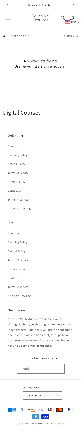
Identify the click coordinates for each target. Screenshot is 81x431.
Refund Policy (16, 164)
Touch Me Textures (34, 423)
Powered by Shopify (54, 423)
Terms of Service (18, 199)
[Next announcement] (73, 5)
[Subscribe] (60, 369)
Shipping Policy (17, 155)
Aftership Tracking (19, 208)
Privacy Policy (16, 181)
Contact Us (15, 190)
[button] (8, 17)
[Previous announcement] (7, 5)
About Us (14, 146)
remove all (57, 66)
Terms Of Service (18, 173)
